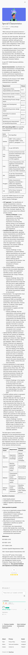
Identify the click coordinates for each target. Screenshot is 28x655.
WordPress (11, 652)
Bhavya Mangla (14, 26)
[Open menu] (25, 2)
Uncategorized (6, 28)
